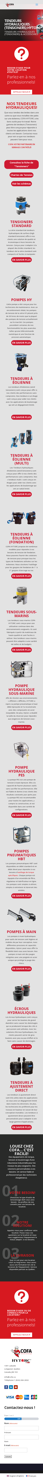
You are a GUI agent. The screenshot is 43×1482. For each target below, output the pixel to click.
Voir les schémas (21, 183)
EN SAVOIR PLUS (21, 259)
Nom (6, 1441)
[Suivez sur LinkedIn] (11, 1387)
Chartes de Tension (21, 175)
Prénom (7, 1432)
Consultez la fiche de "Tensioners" (21, 164)
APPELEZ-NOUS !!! (21, 92)
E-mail (11, 1445)
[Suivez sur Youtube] (16, 1387)
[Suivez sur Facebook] (6, 1387)
